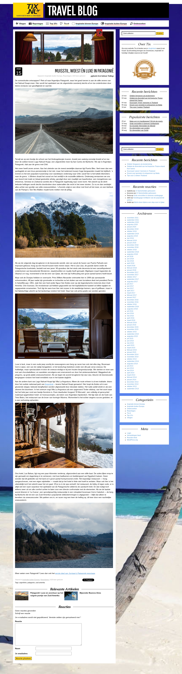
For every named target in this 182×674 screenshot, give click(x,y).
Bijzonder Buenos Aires (90, 593)
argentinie (23, 583)
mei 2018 (130, 261)
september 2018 (133, 252)
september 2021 (133, 220)
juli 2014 (130, 366)
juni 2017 (130, 286)
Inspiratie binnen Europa (87, 23)
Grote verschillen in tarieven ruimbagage (144, 124)
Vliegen (22, 23)
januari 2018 (131, 270)
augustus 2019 (132, 236)
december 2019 (132, 229)
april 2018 (130, 263)
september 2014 (133, 361)
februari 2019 (132, 240)
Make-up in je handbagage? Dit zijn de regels (146, 121)
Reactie (18, 621)
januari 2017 (131, 297)
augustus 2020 (132, 224)
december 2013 (132, 382)
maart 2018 (131, 266)
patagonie (31, 583)
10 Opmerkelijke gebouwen (145, 191)
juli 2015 (130, 338)
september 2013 (133, 389)
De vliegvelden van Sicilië (139, 130)
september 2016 (133, 307)
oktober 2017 (132, 277)
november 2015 (132, 329)
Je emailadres (21, 653)
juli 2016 (130, 311)
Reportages (38, 23)
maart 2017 (131, 293)
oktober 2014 (132, 359)
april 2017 (130, 291)
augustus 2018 (132, 254)
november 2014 (132, 357)
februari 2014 (132, 377)
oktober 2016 (132, 304)
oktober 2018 (132, 250)
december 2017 (132, 272)
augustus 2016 (132, 309)
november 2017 (132, 275)
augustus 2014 (132, 364)
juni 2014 (130, 368)
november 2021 (132, 218)
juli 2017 (130, 284)
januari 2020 (131, 227)
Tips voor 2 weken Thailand (140, 107)
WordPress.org (132, 440)
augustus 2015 (132, 336)
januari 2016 (131, 325)
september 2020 (133, 222)
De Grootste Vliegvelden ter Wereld (142, 126)
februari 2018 (132, 268)
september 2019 (133, 234)
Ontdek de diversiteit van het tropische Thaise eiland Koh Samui (146, 99)
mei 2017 (130, 288)
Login (129, 433)
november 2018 (132, 247)
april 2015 (130, 345)
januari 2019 (131, 243)
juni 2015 (130, 341)
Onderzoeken (140, 23)
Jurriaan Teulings (108, 76)
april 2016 (130, 318)
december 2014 (132, 354)
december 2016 (132, 300)
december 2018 (132, 245)
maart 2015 (131, 348)
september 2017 (133, 279)
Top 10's (53, 23)
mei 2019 (130, 238)
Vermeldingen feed (134, 435)
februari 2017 (132, 295)
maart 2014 (131, 375)
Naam (17, 648)
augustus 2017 (132, 282)
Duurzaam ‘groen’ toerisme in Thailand (144, 103)
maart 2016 (131, 320)
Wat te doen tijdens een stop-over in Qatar (149, 202)
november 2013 (132, 384)
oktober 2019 (132, 231)
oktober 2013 (132, 386)
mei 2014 (130, 370)
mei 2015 (130, 343)
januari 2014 (131, 380)
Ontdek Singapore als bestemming (142, 96)
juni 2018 (130, 259)
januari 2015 (131, 352)
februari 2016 (132, 322)
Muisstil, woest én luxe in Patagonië (84, 71)
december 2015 (132, 327)
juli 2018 (130, 256)
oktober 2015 (132, 332)
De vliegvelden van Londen (140, 128)
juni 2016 (130, 313)
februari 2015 (132, 350)
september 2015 (133, 334)
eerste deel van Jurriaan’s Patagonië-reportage (75, 573)
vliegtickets (152, 48)
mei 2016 (130, 316)
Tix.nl (66, 23)
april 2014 (130, 373)
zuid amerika (40, 583)
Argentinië (49, 384)
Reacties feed (132, 438)
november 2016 (132, 302)
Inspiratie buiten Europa (116, 23)
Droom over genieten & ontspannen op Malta (146, 105)
